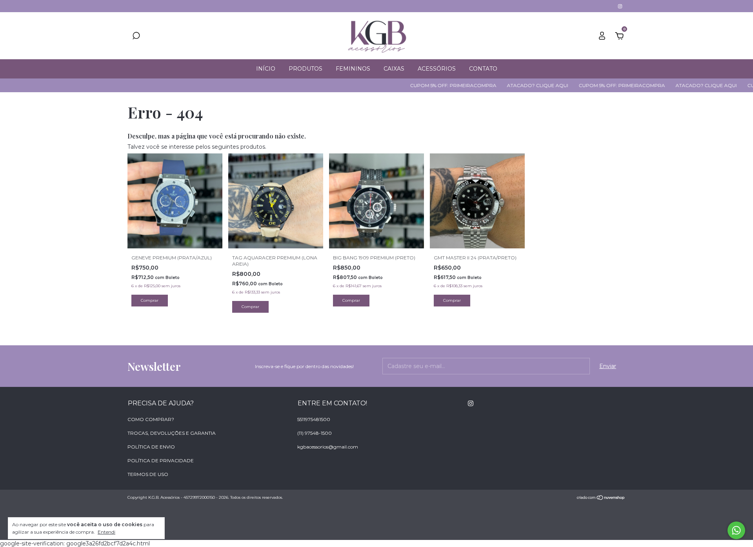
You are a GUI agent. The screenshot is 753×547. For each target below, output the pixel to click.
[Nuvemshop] (601, 498)
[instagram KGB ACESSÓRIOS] (620, 6)
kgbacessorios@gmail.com (327, 447)
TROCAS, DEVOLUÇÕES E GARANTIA (171, 433)
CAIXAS (394, 68)
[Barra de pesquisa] (136, 36)
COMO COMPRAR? (150, 419)
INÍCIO (265, 68)
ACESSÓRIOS (437, 68)
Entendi (106, 532)
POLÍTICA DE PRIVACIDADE (160, 460)
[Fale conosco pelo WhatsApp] (736, 530)
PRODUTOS (305, 68)
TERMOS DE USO (147, 474)
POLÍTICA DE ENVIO (151, 447)
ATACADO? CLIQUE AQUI (522, 85)
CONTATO (483, 68)
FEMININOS (353, 68)
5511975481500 (313, 419)
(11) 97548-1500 (314, 433)
